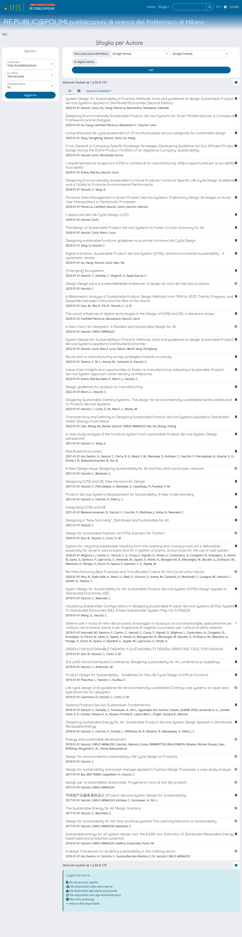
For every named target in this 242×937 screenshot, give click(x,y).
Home (151, 7)
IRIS (4, 34)
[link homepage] (13, 7)
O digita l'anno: (84, 62)
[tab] (70, 91)
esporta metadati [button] (97, 91)
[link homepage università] (43, 7)
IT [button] (217, 7)
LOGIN (234, 7)
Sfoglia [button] (162, 7)
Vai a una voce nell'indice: (91, 54)
